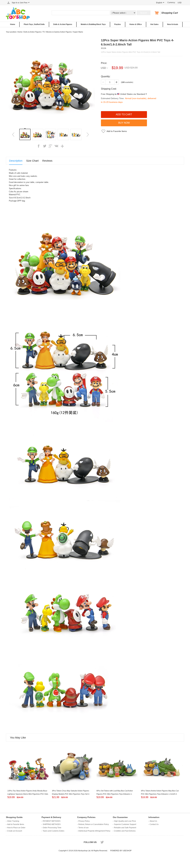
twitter (45, 146)
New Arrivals (172, 24)
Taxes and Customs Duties (53, 831)
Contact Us (154, 824)
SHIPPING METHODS (52, 824)
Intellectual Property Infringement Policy (94, 831)
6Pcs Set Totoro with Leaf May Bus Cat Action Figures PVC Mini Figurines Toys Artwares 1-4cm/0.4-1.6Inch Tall (114, 794)
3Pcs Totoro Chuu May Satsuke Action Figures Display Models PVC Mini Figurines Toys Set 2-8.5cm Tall (71, 794)
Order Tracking (13, 821)
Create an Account (14, 831)
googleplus (50, 146)
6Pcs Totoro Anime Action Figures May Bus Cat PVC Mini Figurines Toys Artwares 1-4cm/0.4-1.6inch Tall (160, 794)
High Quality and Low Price (125, 821)
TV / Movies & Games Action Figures (57, 32)
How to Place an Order (16, 828)
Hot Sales (154, 24)
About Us (153, 821)
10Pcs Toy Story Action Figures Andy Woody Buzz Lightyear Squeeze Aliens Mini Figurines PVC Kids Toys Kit (27, 794)
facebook (39, 146)
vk (56, 146)
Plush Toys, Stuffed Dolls (34, 24)
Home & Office (135, 24)
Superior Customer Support (125, 824)
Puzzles (117, 24)
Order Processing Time (52, 828)
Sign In (14, 3)
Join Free (23, 3)
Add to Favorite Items (117, 131)
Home (12, 24)
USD (103, 68)
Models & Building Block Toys (93, 24)
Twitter (102, 842)
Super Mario (78, 32)
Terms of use (83, 828)
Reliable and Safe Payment (125, 828)
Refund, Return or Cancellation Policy (93, 824)
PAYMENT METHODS (51, 821)
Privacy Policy (84, 821)
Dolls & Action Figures (62, 24)
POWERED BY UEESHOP (121, 851)
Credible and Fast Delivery (125, 831)
